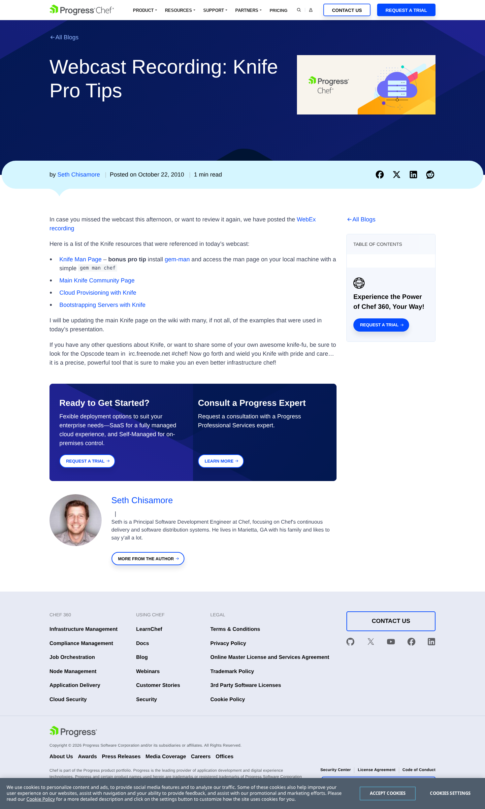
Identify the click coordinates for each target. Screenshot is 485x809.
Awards (87, 757)
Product (143, 10)
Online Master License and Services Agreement (269, 657)
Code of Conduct (419, 769)
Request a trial (379, 324)
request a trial (85, 461)
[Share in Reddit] (430, 174)
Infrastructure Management (83, 629)
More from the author (146, 558)
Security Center (335, 769)
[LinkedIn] (432, 643)
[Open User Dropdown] (311, 10)
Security (146, 699)
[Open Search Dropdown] (299, 10)
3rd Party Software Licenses (245, 685)
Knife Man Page (80, 259)
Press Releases (121, 757)
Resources (178, 10)
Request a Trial (406, 10)
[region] (242, 793)
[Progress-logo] (73, 732)
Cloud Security (68, 699)
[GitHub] (350, 643)
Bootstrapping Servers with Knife (102, 305)
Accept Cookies (388, 793)
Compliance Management (81, 643)
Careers (201, 757)
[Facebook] (411, 643)
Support (213, 10)
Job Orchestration (72, 657)
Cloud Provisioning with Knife (97, 292)
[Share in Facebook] (381, 174)
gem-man (177, 259)
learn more (219, 461)
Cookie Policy (227, 699)
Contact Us (347, 10)
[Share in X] (398, 174)
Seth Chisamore (142, 500)
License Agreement (376, 769)
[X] (371, 643)
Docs (142, 643)
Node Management (72, 671)
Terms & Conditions (235, 629)
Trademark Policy (232, 671)
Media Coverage (166, 757)
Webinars (148, 671)
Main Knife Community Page (97, 280)
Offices (224, 757)
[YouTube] (391, 643)
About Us (61, 757)
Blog (142, 657)
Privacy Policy (228, 643)
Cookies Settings (450, 793)
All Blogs (67, 37)
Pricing (278, 10)
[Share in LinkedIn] (415, 174)
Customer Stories (158, 685)
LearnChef (149, 629)
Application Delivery (74, 685)
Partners (246, 10)
